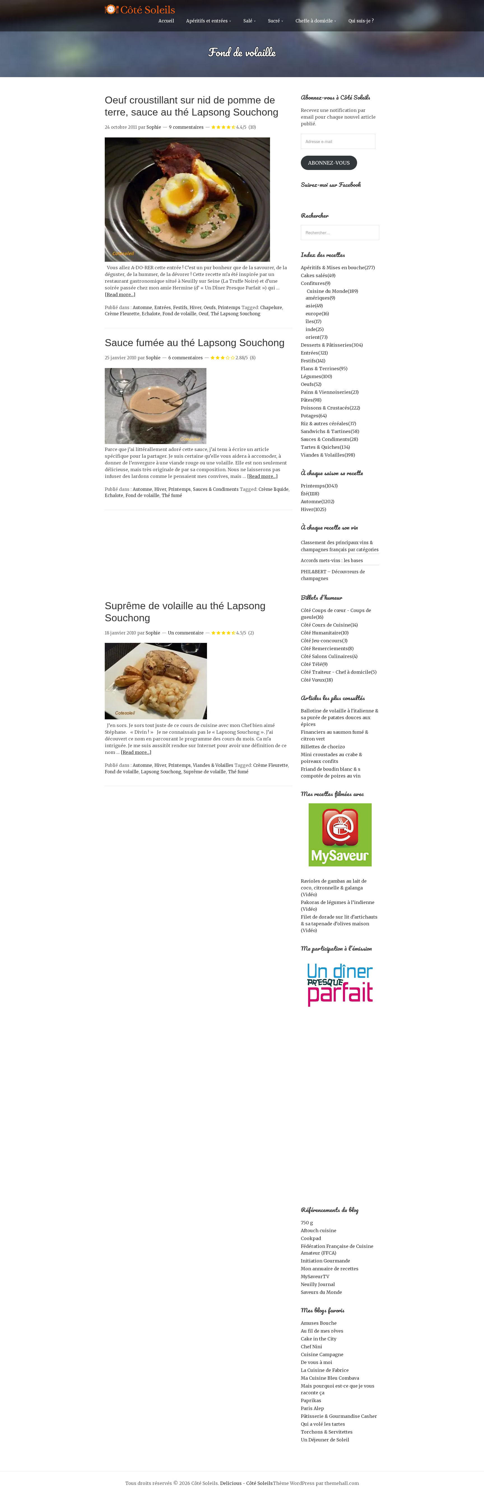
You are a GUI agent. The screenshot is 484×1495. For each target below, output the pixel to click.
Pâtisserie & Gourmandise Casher (339, 1416)
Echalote (151, 313)
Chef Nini (311, 1346)
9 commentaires (186, 127)
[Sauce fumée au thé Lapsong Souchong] (155, 442)
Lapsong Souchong (161, 771)
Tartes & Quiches (325, 447)
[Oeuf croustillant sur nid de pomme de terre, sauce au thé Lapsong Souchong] (187, 261)
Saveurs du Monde (321, 1292)
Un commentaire (186, 633)
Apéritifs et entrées (207, 21)
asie (314, 306)
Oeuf (203, 313)
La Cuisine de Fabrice (325, 1370)
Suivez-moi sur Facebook (331, 184)
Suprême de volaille (204, 771)
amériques (320, 298)
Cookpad (311, 1238)
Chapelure (271, 307)
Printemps (229, 307)
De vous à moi (316, 1362)
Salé (247, 21)
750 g (307, 1222)
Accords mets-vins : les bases (332, 560)
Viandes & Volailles (213, 765)
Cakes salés (318, 275)
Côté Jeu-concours (324, 640)
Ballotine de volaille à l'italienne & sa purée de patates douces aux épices (339, 717)
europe (317, 313)
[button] (187, 200)
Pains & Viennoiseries (330, 392)
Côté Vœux (317, 680)
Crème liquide (273, 489)
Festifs (180, 307)
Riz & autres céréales (328, 423)
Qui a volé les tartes (323, 1424)
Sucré (274, 21)
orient (317, 337)
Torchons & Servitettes (327, 1432)
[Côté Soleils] (140, 10)
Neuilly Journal (318, 1284)
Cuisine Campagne (322, 1354)
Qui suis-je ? (361, 21)
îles (314, 321)
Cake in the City (318, 1339)
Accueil (166, 21)
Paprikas (311, 1400)
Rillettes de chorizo (323, 746)
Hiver (195, 307)
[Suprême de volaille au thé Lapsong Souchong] (156, 718)
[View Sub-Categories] (303, 290)
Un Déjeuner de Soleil (325, 1440)
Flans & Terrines (324, 368)
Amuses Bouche (319, 1323)
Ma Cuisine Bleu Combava (330, 1378)
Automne (142, 307)
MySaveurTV (315, 1276)
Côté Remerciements (327, 648)
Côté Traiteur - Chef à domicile (339, 672)
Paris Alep (312, 1408)
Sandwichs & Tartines (330, 431)
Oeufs (210, 307)
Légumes (316, 376)
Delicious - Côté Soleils (246, 1483)
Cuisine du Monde (332, 291)
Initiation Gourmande (325, 1261)
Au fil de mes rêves (322, 1331)
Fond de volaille (179, 313)
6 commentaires (185, 357)
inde (315, 329)
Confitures (316, 283)
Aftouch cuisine (318, 1230)
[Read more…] (120, 294)
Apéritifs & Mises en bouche (338, 267)
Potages (314, 415)
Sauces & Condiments (216, 489)
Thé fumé (172, 495)
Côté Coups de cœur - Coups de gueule (336, 614)
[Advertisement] (198, 557)
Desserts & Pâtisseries (332, 345)
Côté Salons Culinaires (329, 656)
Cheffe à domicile (314, 21)
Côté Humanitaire (325, 633)
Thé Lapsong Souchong (235, 313)
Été (310, 493)
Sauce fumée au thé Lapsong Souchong (195, 342)
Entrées (162, 307)
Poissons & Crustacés (330, 408)
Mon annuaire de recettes (330, 1268)
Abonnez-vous (329, 163)
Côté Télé (314, 664)
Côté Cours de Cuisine (329, 625)
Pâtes (311, 400)
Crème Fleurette (122, 313)
